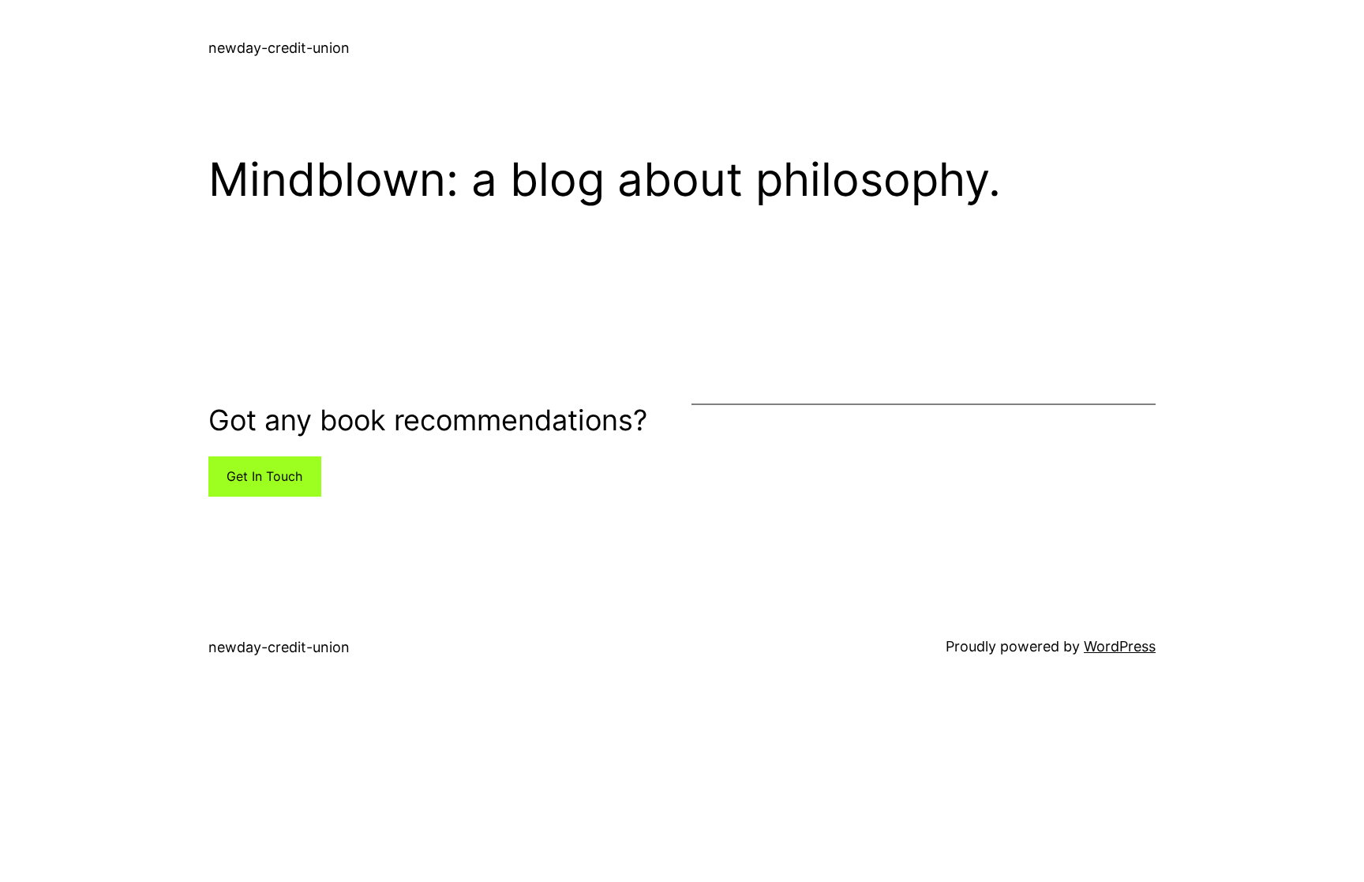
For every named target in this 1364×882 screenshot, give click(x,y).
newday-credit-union (279, 47)
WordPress (1120, 646)
